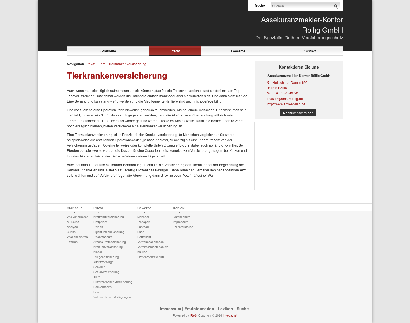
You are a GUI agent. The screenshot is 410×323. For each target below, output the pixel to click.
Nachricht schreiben (298, 112)
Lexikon (225, 308)
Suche (243, 308)
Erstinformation (199, 308)
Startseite (108, 51)
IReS (193, 315)
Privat (175, 51)
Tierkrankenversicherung (127, 63)
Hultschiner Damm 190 (289, 82)
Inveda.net (230, 315)
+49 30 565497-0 (285, 93)
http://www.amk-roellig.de (286, 103)
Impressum (170, 308)
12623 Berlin (277, 87)
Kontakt (309, 51)
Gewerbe (238, 51)
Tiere (102, 63)
